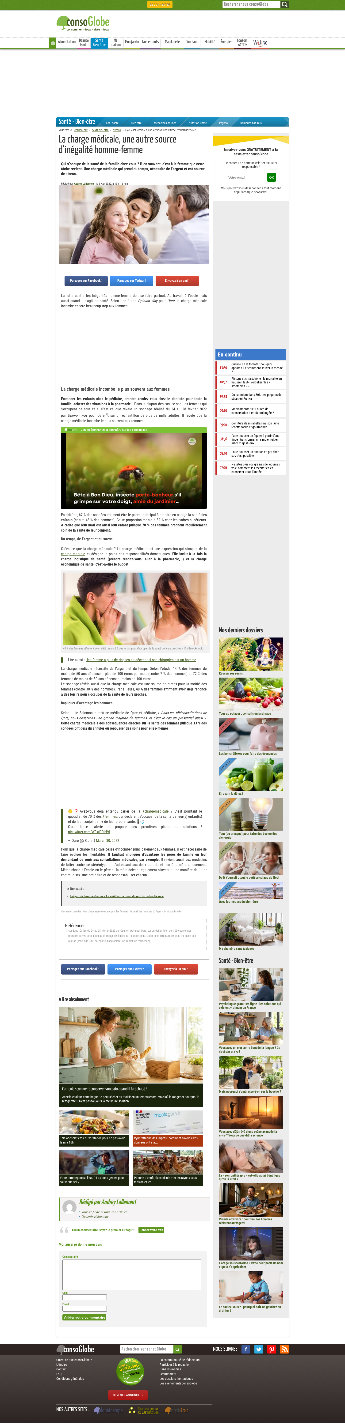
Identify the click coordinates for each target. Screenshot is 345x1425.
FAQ (58, 1374)
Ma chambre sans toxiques (236, 948)
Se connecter (160, 4)
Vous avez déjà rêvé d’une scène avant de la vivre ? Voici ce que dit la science (248, 1133)
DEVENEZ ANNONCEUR (128, 1395)
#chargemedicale (155, 811)
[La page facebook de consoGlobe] (246, 1349)
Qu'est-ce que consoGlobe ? (74, 1360)
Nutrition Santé (198, 123)
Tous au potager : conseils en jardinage (245, 713)
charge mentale (73, 554)
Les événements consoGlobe (178, 1383)
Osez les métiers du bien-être (238, 902)
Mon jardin (132, 42)
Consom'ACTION (242, 42)
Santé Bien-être (99, 42)
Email (65, 1304)
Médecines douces (165, 123)
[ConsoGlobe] (83, 22)
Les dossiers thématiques (176, 1378)
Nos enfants (150, 42)
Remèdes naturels (251, 123)
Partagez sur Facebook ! (86, 280)
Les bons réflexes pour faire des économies (248, 753)
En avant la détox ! (231, 793)
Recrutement (168, 1374)
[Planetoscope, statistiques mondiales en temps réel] (109, 1411)
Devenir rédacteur (94, 1216)
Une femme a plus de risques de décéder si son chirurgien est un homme (141, 660)
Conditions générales (70, 1378)
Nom (65, 1292)
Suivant (62, 208)
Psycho (223, 123)
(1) (106, 414)
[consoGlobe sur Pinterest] (271, 1349)
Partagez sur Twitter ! (131, 280)
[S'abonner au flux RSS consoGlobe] (284, 1349)
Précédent (206, 208)
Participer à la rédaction (175, 1364)
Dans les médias (170, 1369)
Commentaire (70, 1256)
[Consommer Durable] (144, 1411)
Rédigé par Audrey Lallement (107, 1202)
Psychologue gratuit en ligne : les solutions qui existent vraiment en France (250, 1005)
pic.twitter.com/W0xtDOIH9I (89, 832)
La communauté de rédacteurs (179, 1360)
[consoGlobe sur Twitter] (258, 1349)
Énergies (226, 42)
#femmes (110, 816)
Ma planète (172, 42)
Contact (61, 1369)
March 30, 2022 (107, 840)
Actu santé (112, 123)
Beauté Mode (84, 42)
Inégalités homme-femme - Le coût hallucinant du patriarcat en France (117, 896)
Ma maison (116, 42)
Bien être (136, 123)
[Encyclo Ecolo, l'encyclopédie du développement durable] (178, 1411)
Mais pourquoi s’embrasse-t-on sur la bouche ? (250, 1091)
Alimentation (67, 42)
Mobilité (210, 42)
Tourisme (192, 42)
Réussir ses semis (231, 673)
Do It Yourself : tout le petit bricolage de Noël (249, 877)
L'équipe (61, 1364)
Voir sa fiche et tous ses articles (104, 1211)
